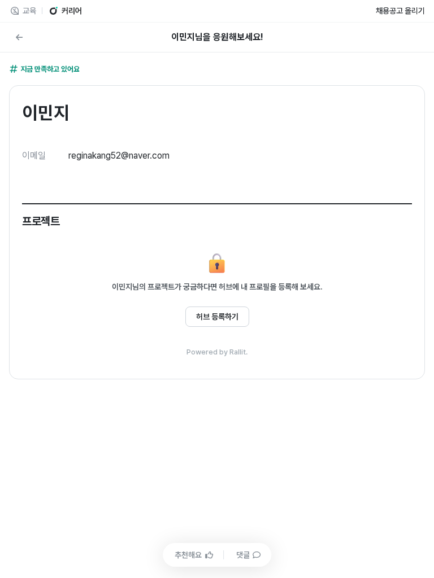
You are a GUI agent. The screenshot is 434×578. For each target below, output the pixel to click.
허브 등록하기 (217, 316)
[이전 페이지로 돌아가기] (19, 37)
